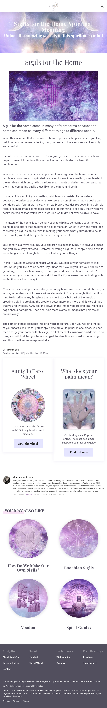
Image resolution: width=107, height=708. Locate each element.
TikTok (44, 495)
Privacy (25, 701)
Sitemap (6, 701)
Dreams (60, 663)
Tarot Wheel (36, 663)
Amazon (29, 495)
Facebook (61, 495)
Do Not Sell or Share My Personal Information (23, 686)
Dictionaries (63, 657)
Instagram (52, 495)
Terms (16, 701)
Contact (7, 668)
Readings (88, 657)
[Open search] (102, 6)
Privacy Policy (11, 663)
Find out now (79, 452)
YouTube (37, 495)
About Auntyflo (11, 657)
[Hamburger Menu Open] (4, 6)
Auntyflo (14, 682)
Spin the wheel (28, 443)
